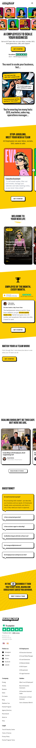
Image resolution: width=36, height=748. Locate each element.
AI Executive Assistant (25, 652)
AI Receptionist (23, 670)
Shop (3, 721)
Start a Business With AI (26, 702)
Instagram (8, 652)
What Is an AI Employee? (26, 682)
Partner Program (6, 707)
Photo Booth (5, 714)
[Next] (33, 170)
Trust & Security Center (8, 729)
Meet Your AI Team (18, 596)
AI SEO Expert (23, 666)
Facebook (7, 662)
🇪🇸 (8, 643)
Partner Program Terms (8, 740)
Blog (3, 700)
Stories (4, 686)
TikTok (7, 658)
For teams (5, 696)
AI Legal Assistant (24, 673)
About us (4, 717)
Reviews (4, 689)
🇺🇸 (4, 643)
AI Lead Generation (24, 659)
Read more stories (18, 471)
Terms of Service (6, 733)
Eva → (8, 261)
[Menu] (32, 3)
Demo (3, 693)
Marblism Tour (6, 703)
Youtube (7, 655)
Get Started (18, 49)
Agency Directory (7, 710)
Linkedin (7, 665)
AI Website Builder (24, 663)
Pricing (4, 682)
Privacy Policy (6, 736)
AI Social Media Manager (26, 656)
